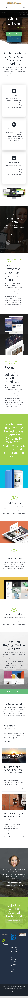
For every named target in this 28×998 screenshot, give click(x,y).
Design (14, 772)
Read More (6, 741)
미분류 (14, 728)
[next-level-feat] (14, 670)
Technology (19, 772)
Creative (15, 819)
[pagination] (12, 887)
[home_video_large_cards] (14, 188)
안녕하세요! (10, 725)
